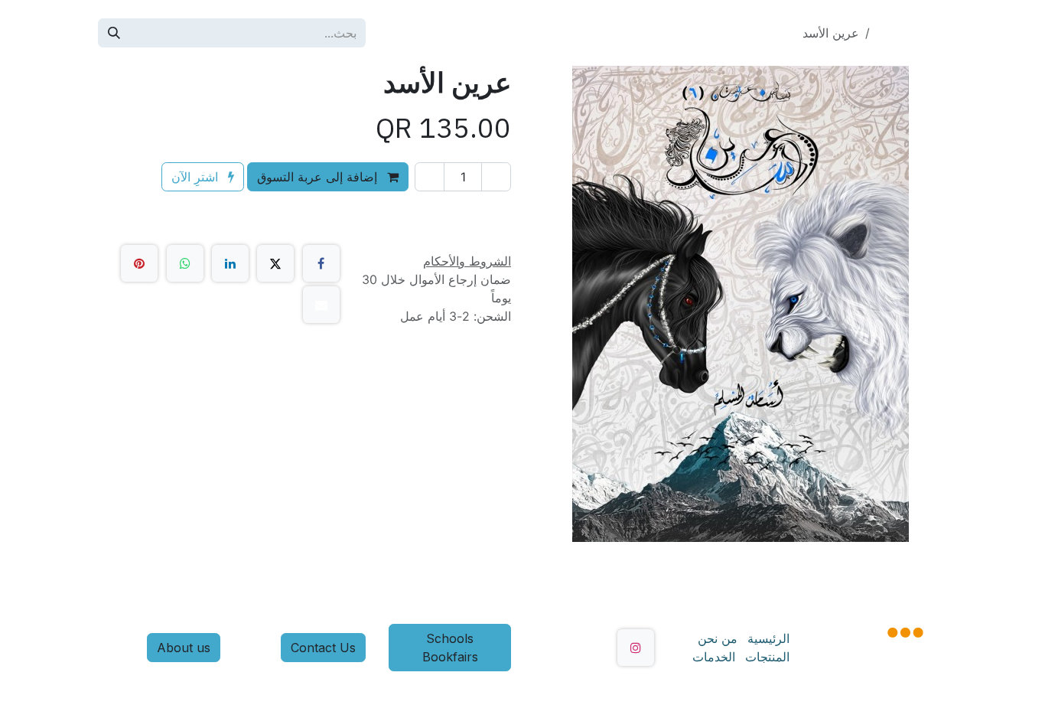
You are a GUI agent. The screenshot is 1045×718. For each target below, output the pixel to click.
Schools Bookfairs (450, 647)
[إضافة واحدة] (429, 176)
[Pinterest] (139, 263)
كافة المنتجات (911, 33)
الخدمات (713, 656)
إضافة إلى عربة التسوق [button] (319, 176)
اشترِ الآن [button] (196, 176)
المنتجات (767, 656)
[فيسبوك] (321, 263)
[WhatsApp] (185, 263)
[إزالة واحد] (496, 176)
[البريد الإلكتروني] (321, 304)
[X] (275, 263)
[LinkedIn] (230, 263)
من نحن (717, 638)
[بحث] (114, 32)
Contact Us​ (323, 647)
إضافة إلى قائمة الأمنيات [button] (429, 212)
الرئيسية (768, 638)
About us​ (183, 647)
